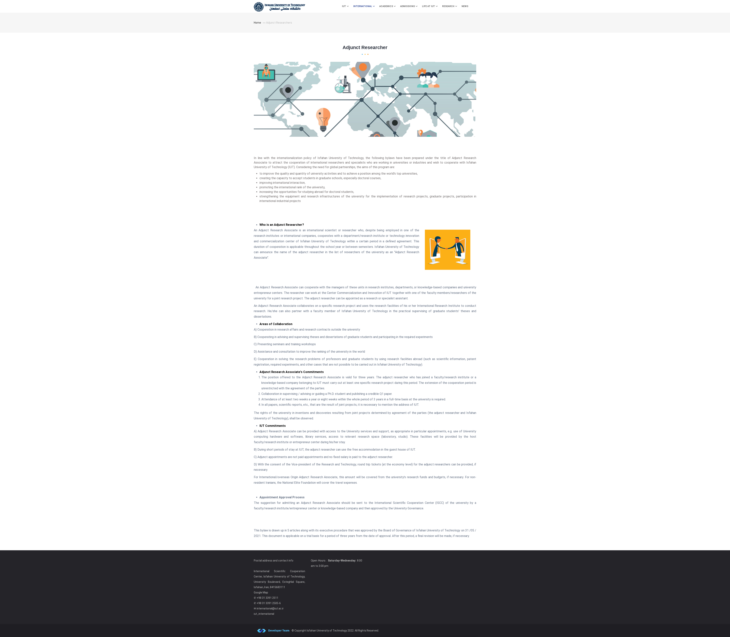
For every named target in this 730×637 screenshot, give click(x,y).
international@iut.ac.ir (270, 608)
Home (257, 22)
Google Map (261, 592)
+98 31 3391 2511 (267, 597)
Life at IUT (429, 6)
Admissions (407, 6)
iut (344, 6)
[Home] (279, 6)
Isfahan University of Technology (327, 630)
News (465, 6)
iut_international (264, 613)
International (363, 6)
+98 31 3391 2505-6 (269, 603)
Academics (386, 6)
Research (448, 6)
